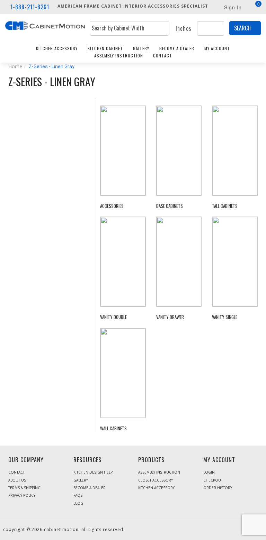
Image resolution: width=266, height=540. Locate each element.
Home (15, 66)
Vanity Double (113, 317)
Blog (78, 503)
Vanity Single (224, 317)
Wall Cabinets (113, 428)
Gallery (141, 48)
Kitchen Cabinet (105, 48)
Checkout (213, 480)
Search (242, 28)
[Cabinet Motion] (45, 24)
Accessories (112, 206)
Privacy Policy (21, 495)
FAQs (77, 495)
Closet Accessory (155, 480)
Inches (184, 29)
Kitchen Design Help (93, 472)
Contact (162, 55)
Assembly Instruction (118, 55)
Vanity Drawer (170, 317)
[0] (254, 8)
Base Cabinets (169, 206)
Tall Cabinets (225, 206)
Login (209, 472)
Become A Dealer (176, 48)
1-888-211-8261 (29, 7)
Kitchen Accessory (57, 48)
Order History (217, 487)
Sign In (233, 7)
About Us (17, 480)
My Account (217, 48)
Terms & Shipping (24, 487)
